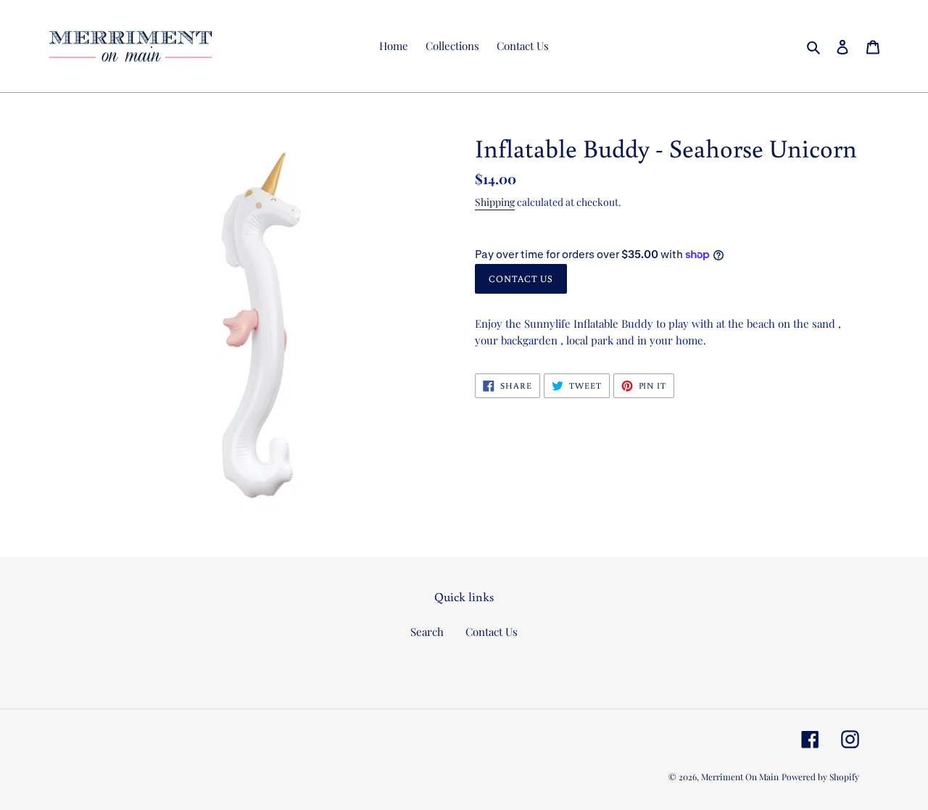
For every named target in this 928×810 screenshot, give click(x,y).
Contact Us (491, 631)
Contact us (521, 279)
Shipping (495, 202)
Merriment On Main (740, 776)
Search (427, 631)
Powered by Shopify (820, 776)
